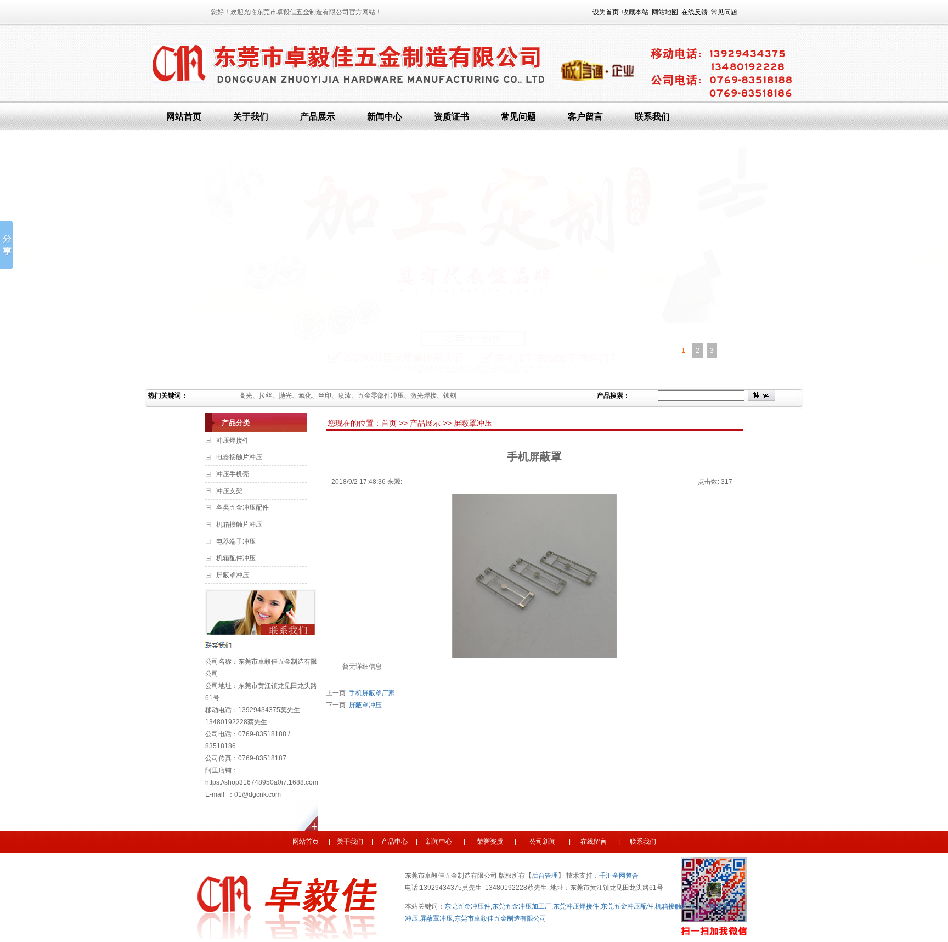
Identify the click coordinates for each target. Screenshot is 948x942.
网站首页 (183, 116)
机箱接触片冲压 (239, 524)
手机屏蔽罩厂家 (370, 693)
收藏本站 (635, 12)
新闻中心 (384, 116)
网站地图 (665, 12)
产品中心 (394, 841)
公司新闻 (542, 841)
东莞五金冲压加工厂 (521, 906)
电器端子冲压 (236, 541)
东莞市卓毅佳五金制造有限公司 (500, 918)
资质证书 (451, 116)
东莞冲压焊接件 (576, 906)
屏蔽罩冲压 (232, 575)
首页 (390, 423)
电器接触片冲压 (239, 457)
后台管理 (545, 875)
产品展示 (317, 116)
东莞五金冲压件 (467, 906)
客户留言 (585, 116)
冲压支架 (229, 491)
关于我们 (250, 116)
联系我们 (652, 116)
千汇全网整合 (619, 875)
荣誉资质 (492, 841)
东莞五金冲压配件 (627, 906)
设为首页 (605, 12)
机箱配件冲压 (236, 558)
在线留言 (593, 841)
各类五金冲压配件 (242, 507)
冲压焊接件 (232, 440)
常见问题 (724, 12)
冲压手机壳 (232, 474)
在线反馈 (694, 12)
